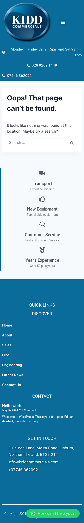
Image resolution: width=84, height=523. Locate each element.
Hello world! (12, 405)
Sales (6, 345)
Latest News (12, 375)
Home (7, 325)
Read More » (9, 429)
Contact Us (11, 385)
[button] (63, 22)
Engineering (12, 365)
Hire (5, 355)
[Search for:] (42, 142)
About (7, 335)
